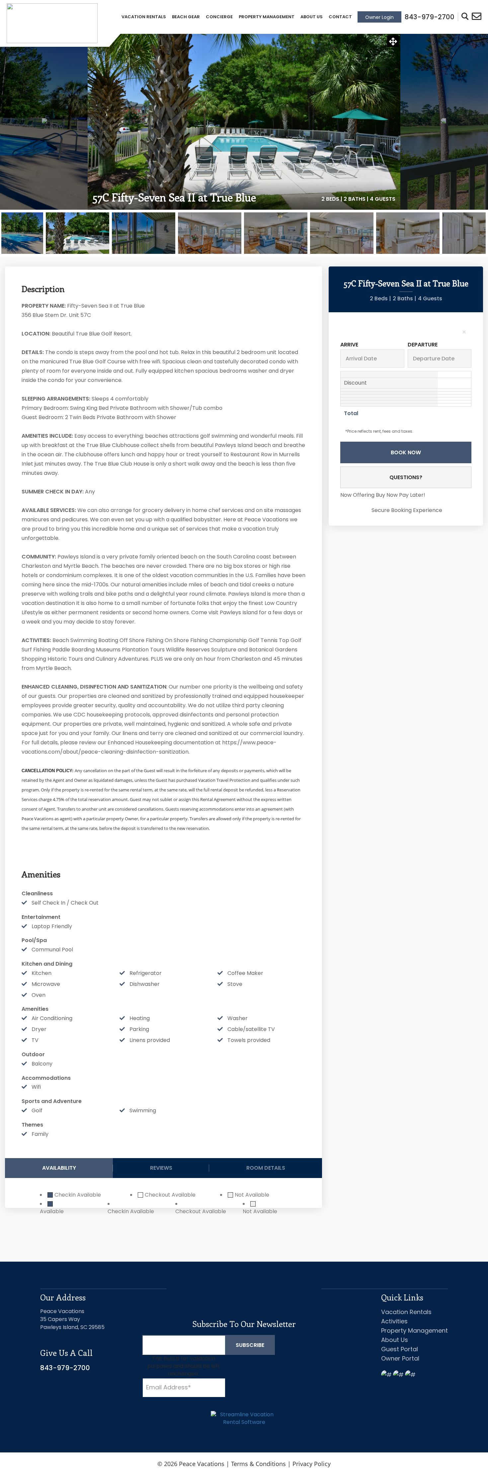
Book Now (406, 452)
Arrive (349, 344)
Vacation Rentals (144, 17)
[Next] (435, 122)
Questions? (405, 477)
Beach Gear (186, 17)
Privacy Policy (311, 1464)
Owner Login (379, 17)
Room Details (265, 1168)
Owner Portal (400, 1358)
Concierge (219, 17)
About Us (311, 17)
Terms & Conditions (258, 1464)
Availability (59, 1168)
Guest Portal (399, 1349)
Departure (423, 344)
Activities (394, 1321)
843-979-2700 (65, 1367)
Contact (340, 17)
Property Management (266, 17)
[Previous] (52, 122)
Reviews (161, 1168)
